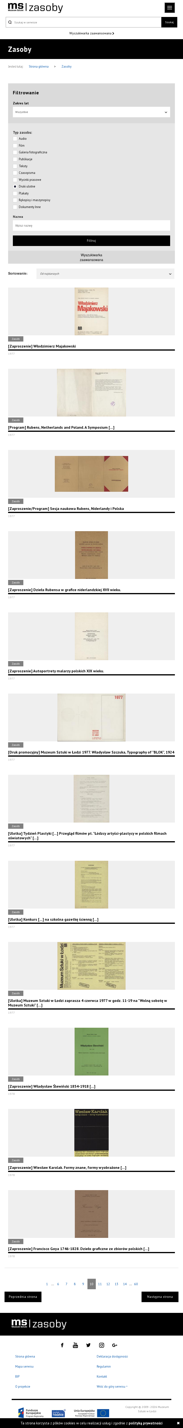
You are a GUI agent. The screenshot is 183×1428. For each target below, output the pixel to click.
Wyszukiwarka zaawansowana (90, 33)
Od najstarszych (49, 273)
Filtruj (91, 241)
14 (125, 1284)
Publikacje (25, 159)
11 (100, 1284)
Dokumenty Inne (30, 207)
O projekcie (22, 1387)
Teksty (23, 166)
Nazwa (18, 216)
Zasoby (66, 66)
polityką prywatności (146, 1423)
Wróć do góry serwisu (112, 1387)
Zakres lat (21, 103)
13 (116, 1284)
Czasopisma (27, 173)
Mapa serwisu (24, 1366)
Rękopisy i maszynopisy (34, 200)
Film (22, 146)
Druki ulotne (27, 186)
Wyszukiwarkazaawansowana (91, 257)
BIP (17, 1377)
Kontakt (102, 1377)
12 (108, 1284)
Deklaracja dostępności (112, 1356)
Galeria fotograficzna (33, 152)
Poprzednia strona (23, 1297)
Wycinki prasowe (30, 180)
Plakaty (24, 193)
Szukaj (169, 22)
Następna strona (160, 1297)
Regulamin (104, 1366)
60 (136, 1284)
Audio (23, 139)
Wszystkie (21, 112)
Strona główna (39, 66)
